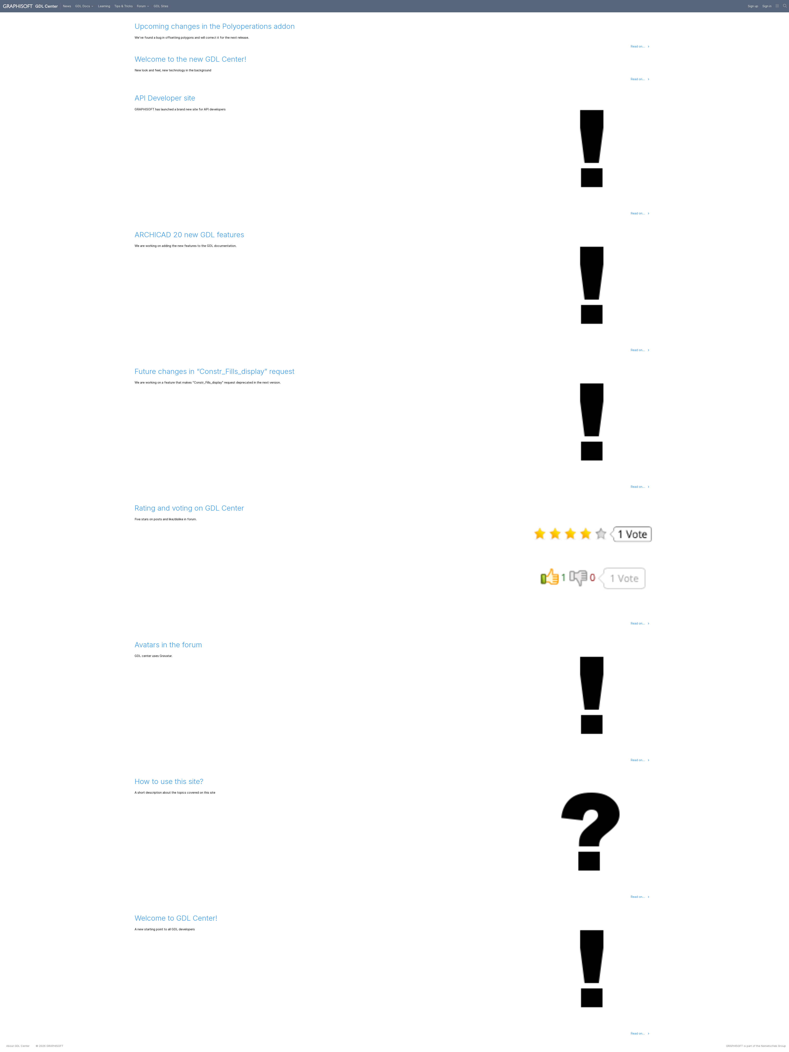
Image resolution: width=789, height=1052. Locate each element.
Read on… (638, 46)
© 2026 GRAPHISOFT (49, 1045)
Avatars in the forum (168, 644)
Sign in (767, 6)
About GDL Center (18, 1045)
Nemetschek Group (773, 1045)
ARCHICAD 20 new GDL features (189, 234)
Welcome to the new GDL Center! (190, 59)
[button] (777, 6)
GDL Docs (83, 6)
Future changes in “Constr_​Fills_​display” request (214, 371)
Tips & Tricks (123, 6)
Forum (141, 6)
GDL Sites (161, 6)
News (67, 6)
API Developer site (165, 98)
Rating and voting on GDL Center (189, 508)
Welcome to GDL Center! (176, 918)
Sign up (753, 6)
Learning (104, 6)
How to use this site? (169, 781)
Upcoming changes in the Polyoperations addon (215, 26)
